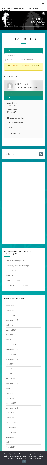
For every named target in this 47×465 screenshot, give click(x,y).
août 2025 (9, 325)
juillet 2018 (10, 413)
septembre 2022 (12, 359)
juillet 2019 (10, 388)
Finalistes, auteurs (13, 280)
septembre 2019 (12, 383)
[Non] (44, 458)
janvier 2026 (10, 310)
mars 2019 (10, 398)
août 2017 (9, 442)
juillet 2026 (10, 305)
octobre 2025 (11, 315)
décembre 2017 (11, 422)
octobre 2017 (11, 432)
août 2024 (9, 339)
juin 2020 (9, 374)
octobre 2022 (11, 354)
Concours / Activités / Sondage (17, 265)
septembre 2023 (12, 349)
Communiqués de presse (15, 261)
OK (24, 462)
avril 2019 (9, 393)
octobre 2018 (11, 403)
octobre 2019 (11, 379)
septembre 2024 (12, 335)
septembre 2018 (12, 408)
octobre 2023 (11, 344)
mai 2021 (9, 369)
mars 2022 (10, 364)
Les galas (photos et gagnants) (17, 285)
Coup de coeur (11, 270)
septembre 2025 (12, 320)
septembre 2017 (12, 437)
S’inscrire (26, 65)
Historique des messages (17, 98)
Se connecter (17, 65)
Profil (10, 93)
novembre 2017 (11, 427)
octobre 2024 (11, 330)
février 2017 (10, 447)
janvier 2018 (10, 418)
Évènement (10, 275)
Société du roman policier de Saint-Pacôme (21, 9)
